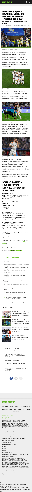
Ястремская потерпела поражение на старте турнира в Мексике (15, 364)
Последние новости (11, 258)
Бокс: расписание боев (11, 351)
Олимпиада (5, 407)
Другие (20, 409)
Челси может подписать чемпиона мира (14, 302)
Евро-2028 (13, 247)
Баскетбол (5, 409)
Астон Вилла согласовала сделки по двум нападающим (14, 271)
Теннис (11, 409)
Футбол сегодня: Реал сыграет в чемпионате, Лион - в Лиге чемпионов (15, 354)
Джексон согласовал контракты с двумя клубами (13, 280)
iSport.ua (4, 247)
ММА (28, 409)
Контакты (4, 446)
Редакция (4, 448)
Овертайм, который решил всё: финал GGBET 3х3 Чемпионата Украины (14, 298)
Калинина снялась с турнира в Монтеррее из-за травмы (16, 368)
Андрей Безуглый (21, 25)
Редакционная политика (7, 452)
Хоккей (24, 409)
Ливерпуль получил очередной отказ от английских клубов (14, 293)
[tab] (11, 378)
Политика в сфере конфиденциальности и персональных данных (15, 454)
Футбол (8, 247)
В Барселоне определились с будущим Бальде (15, 267)
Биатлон (17, 407)
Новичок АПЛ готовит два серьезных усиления (15, 285)
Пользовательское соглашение (8, 456)
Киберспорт (26, 407)
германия (13, 250)
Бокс (21, 407)
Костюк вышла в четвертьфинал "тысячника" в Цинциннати (13, 359)
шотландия (18, 250)
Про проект (4, 450)
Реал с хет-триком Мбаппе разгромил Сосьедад (16, 264)
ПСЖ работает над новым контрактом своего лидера (15, 288)
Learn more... (18, 489)
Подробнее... (8, 486)
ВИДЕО (15, 409)
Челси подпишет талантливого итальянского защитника (15, 276)
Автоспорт (16, 412)
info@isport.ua (12, 429)
